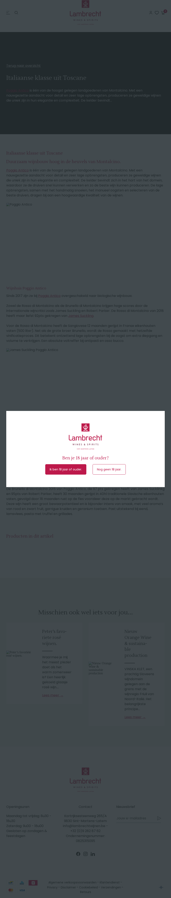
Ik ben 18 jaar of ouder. (66, 469)
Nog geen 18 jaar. (109, 469)
